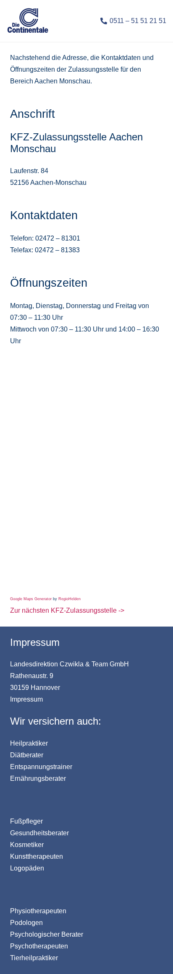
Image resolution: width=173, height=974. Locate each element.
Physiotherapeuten (38, 910)
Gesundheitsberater (39, 833)
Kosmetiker (27, 844)
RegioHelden (69, 599)
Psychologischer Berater (46, 934)
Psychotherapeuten (39, 946)
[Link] (28, 21)
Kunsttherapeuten (36, 856)
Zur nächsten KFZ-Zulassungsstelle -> (67, 610)
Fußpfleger (26, 821)
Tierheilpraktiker (34, 957)
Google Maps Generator (31, 599)
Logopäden (27, 868)
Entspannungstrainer (41, 766)
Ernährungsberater (38, 778)
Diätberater (26, 755)
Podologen (26, 922)
